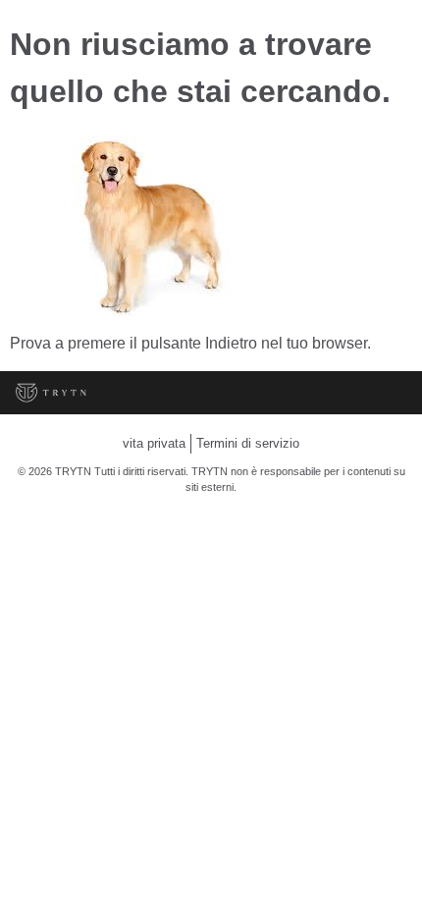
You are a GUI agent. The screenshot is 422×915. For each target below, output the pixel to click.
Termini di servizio (247, 443)
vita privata (154, 443)
